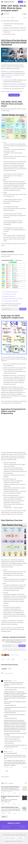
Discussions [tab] (11, 783)
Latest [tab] (6, 783)
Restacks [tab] (10, 668)
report (7, 71)
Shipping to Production (9, 296)
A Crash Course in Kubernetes (10, 301)
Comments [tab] (4, 668)
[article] (14, 790)
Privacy (12, 834)
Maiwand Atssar (7, 680)
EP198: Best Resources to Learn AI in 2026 (10, 797)
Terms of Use (20, 648)
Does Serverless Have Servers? (10, 292)
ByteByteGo (6, 13)
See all (3, 816)
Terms (16, 834)
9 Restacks (17, 655)
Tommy (5, 751)
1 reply (6, 770)
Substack (8, 841)
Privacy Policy (23, 650)
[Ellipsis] (26, 681)
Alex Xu (10, 811)
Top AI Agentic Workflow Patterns (10, 787)
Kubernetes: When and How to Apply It (13, 298)
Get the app (20, 838)
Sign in (25, 1)
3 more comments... (5, 776)
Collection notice (22, 834)
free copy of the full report (16, 91)
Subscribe (20, 1)
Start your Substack (10, 838)
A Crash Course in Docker (9, 294)
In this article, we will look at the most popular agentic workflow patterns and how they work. (11, 789)
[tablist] (6, 668)
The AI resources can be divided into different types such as (9, 800)
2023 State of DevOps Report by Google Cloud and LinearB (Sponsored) (14, 42)
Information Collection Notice (13, 650)
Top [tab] (2, 783)
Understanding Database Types (9, 807)
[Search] (25, 783)
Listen (25, 14)
